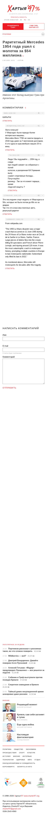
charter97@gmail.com (12, 809)
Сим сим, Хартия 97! (34, 26)
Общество (18, 749)
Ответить (7, 121)
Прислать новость (19, 17)
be (21, 20)
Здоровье (20, 759)
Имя (4, 335)
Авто (30, 759)
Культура (31, 753)
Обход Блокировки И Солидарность (19, 763)
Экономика (31, 749)
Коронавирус (9, 766)
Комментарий (9, 357)
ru (25, 20)
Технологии (8, 759)
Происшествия (9, 753)
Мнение (6, 700)
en (29, 20)
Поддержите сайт (13, 26)
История (7, 756)
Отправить (9, 388)
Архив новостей (11, 20)
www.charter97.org (31, 796)
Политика (7, 749)
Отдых (37, 759)
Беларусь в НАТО (24, 766)
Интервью (27, 756)
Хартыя (23, 8)
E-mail (5, 346)
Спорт (22, 753)
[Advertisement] (23, 299)
